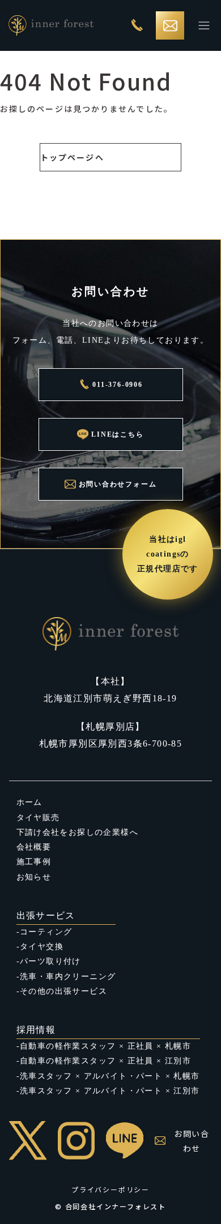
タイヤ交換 (41, 946)
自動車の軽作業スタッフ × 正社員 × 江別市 (105, 1061)
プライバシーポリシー (110, 1189)
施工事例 (34, 861)
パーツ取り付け (50, 961)
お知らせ (34, 877)
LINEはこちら (117, 434)
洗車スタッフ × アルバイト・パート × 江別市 (110, 1091)
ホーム (29, 802)
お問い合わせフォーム (118, 484)
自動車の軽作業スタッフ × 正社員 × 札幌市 (105, 1046)
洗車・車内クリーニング (68, 976)
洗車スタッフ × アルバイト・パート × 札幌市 (110, 1076)
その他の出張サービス (63, 991)
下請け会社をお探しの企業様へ (77, 832)
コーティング (46, 932)
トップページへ (72, 157)
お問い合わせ (191, 1141)
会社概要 (34, 847)
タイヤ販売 (38, 817)
